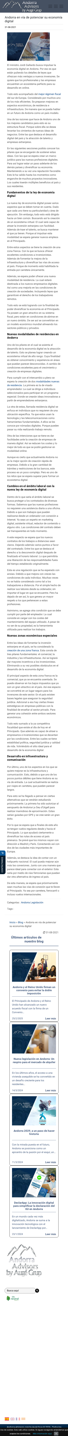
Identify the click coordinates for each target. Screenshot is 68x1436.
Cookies (9, 1390)
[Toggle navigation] (56, 6)
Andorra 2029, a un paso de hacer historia (34, 1132)
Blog (20, 922)
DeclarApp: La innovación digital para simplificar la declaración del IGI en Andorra (34, 1206)
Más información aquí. (42, 1434)
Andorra (25, 902)
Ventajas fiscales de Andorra (21, 1350)
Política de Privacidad (17, 1395)
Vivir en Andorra (13, 1355)
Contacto (11, 1378)
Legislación (37, 902)
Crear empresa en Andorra (19, 1315)
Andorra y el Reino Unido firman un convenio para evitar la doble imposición (34, 990)
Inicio (12, 922)
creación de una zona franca (23, 650)
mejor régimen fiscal (49, 94)
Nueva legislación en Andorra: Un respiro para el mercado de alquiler (34, 1060)
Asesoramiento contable (18, 1325)
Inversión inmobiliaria (17, 1335)
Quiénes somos (13, 1385)
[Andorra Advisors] (22, 6)
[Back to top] (63, 1431)
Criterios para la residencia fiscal (23, 1370)
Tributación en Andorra (17, 1360)
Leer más (50, 1018)
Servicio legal (12, 1330)
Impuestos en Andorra (17, 1365)
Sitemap (9, 1400)
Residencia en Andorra (17, 1320)
